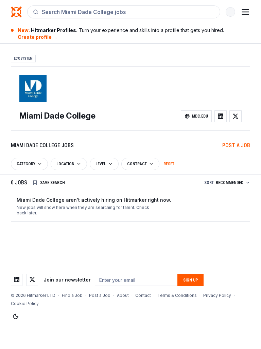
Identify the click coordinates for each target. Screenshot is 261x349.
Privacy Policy (217, 295)
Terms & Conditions (177, 295)
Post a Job (236, 145)
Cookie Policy (25, 303)
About (123, 295)
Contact (143, 295)
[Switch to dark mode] (15, 316)
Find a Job (72, 295)
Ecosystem (23, 58)
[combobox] (128, 12)
